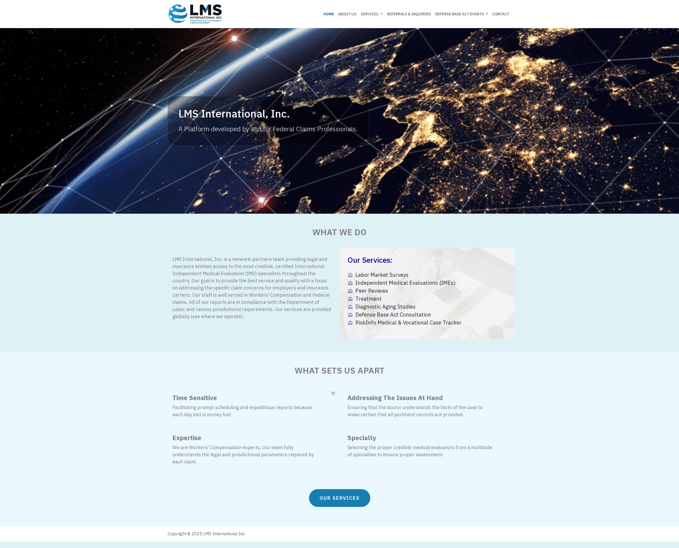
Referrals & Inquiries (409, 14)
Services (369, 14)
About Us (347, 14)
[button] (381, 14)
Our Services (340, 498)
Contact (500, 14)
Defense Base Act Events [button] (460, 14)
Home (329, 14)
